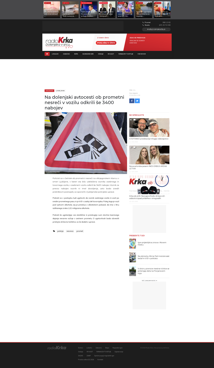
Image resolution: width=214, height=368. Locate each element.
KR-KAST (111, 54)
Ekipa (76, 54)
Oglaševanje (119, 352)
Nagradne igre (88, 54)
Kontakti (100, 359)
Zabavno (66, 54)
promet (79, 231)
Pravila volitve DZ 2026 (86, 359)
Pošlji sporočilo (156, 29)
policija (60, 231)
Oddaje (100, 54)
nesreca (70, 231)
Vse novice (142, 54)
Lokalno (55, 54)
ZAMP (89, 356)
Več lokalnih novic (149, 280)
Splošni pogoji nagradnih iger (104, 356)
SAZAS (80, 356)
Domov (80, 348)
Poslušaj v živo (106, 43)
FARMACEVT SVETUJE (125, 54)
